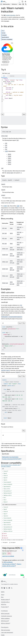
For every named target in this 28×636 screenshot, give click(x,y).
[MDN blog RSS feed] (12, 588)
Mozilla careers (5, 599)
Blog (2, 597)
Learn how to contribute (8, 556)
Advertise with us (5, 602)
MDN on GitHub (5, 623)
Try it (3, 30)
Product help (4, 607)
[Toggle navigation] (25, 1)
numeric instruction (10, 15)
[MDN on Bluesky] (4, 588)
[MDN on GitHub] (2, 588)
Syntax (3, 33)
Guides (2, 635)
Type (3, 176)
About (2, 594)
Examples (4, 35)
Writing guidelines (5, 618)
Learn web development (7, 632)
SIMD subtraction (7, 293)
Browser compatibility (7, 39)
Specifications (5, 37)
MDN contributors (8, 562)
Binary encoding (7, 219)
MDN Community (5, 613)
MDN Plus (3, 604)
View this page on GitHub (8, 564)
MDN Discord (4, 621)
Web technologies (5, 630)
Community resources (6, 616)
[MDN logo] (4, 581)
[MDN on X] (7, 588)
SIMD (5, 206)
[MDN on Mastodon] (9, 588)
